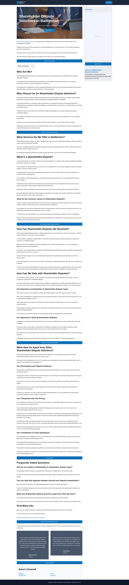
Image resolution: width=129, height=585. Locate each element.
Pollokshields (25, 517)
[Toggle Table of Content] (31, 66)
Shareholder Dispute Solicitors (26, 41)
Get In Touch (98, 64)
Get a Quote (48, 30)
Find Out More (49, 458)
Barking (42, 517)
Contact (109, 2)
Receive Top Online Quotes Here (49, 342)
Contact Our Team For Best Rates (49, 132)
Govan (31, 517)
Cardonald (36, 517)
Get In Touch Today (50, 61)
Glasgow (19, 517)
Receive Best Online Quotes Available (49, 224)
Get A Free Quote (49, 562)
